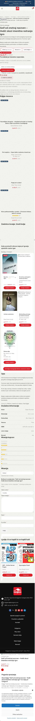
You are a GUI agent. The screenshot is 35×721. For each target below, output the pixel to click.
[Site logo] (17, 8)
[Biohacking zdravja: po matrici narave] (25, 301)
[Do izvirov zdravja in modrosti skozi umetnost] (25, 264)
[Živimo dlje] (9, 339)
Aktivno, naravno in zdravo (23, 16)
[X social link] (13, 610)
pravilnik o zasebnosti (25, 73)
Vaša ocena (5, 490)
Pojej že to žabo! (16, 182)
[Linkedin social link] (25, 610)
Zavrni (17, 710)
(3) (15, 277)
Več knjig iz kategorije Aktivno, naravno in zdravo (17, 368)
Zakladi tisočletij (24, 565)
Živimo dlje (7, 351)
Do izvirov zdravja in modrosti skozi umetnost (24, 278)
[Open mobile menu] (2, 8)
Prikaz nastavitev (17, 714)
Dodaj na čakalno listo (7, 70)
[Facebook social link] (10, 610)
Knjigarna (7, 16)
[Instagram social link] (16, 610)
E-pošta (4, 522)
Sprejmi (17, 705)
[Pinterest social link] (22, 610)
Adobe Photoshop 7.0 (9, 565)
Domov (1, 16)
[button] (32, 690)
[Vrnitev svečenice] (9, 301)
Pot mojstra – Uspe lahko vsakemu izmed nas (16, 152)
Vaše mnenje (5, 495)
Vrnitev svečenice (9, 314)
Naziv (3, 515)
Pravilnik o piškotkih (11, 718)
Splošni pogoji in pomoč (22, 718)
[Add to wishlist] (15, 255)
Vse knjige (13, 16)
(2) (19, 215)
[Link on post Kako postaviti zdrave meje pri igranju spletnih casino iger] (17, 240)
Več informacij (7, 52)
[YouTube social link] (19, 610)
